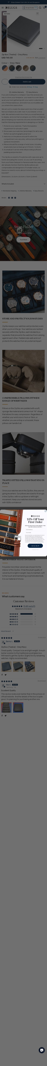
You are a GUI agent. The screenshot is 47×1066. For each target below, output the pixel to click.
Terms (43, 541)
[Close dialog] (45, 511)
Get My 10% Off (35, 545)
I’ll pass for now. (35, 549)
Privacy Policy (39, 541)
